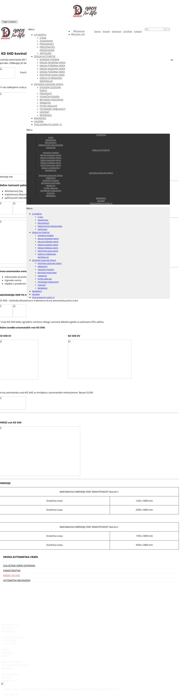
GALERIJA (6, 677)
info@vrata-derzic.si (13, 637)
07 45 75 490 (9, 640)
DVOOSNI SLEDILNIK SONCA (15, 665)
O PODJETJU (7, 652)
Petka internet (11, 694)
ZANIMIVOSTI (7, 680)
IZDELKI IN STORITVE (11, 662)
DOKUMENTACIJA (9, 674)
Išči (167, 29)
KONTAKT (5, 656)
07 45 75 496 (9, 643)
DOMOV (5, 649)
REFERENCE (7, 668)
